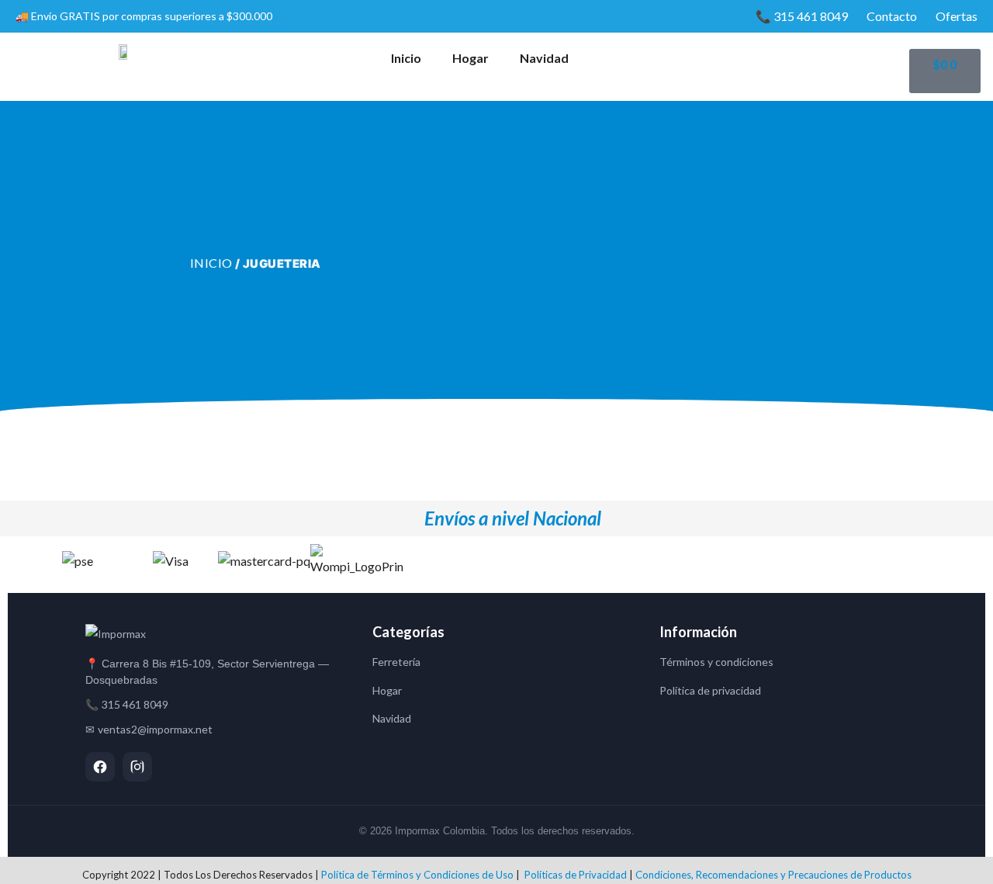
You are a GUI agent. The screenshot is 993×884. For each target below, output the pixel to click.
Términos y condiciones (716, 661)
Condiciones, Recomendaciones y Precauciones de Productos (773, 874)
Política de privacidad (710, 690)
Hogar (470, 57)
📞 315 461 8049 (802, 16)
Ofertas (956, 16)
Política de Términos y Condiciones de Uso (417, 874)
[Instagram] (137, 767)
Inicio (406, 57)
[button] (15, 560)
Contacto (892, 16)
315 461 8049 (135, 704)
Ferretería (396, 661)
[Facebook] (100, 767)
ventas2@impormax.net (155, 729)
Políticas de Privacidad (575, 874)
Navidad (544, 57)
